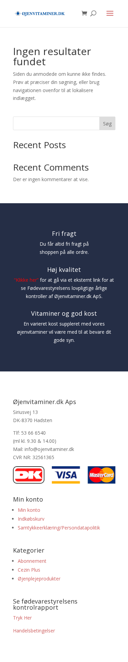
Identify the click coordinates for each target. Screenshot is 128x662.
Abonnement (32, 561)
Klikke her (26, 280)
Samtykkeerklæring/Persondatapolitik (59, 527)
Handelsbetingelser (34, 630)
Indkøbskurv (31, 519)
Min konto (29, 510)
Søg (107, 123)
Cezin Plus (30, 570)
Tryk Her (22, 617)
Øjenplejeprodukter (39, 578)
